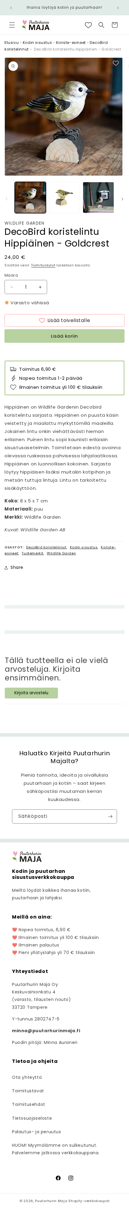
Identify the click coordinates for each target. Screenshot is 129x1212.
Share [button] (16, 567)
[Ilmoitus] (117, 7)
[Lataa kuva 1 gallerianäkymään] (30, 197)
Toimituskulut (43, 265)
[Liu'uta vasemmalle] (6, 199)
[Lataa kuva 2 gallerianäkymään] (64, 197)
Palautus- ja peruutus (36, 1132)
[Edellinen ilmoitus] (11, 7)
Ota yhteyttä (27, 1077)
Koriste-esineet (71, 42)
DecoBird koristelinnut (46, 547)
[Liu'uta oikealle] (122, 199)
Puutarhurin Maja (51, 1200)
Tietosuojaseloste (32, 1118)
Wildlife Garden (24, 223)
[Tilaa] (110, 816)
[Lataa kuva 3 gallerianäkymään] (98, 197)
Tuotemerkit (33, 553)
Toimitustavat (28, 1091)
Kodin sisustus (37, 42)
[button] (12, 25)
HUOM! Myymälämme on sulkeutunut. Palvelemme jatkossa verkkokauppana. (56, 1149)
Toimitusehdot (28, 1104)
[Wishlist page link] (88, 25)
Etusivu (11, 42)
